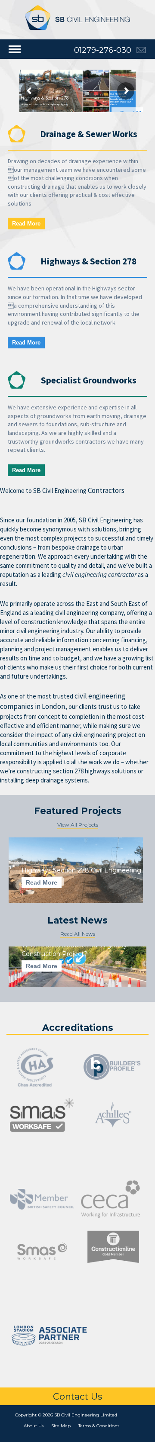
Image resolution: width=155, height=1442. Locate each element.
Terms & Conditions (98, 1426)
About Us (33, 1426)
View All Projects (77, 824)
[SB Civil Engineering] (77, 17)
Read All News (77, 933)
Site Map (61, 1426)
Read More (26, 223)
